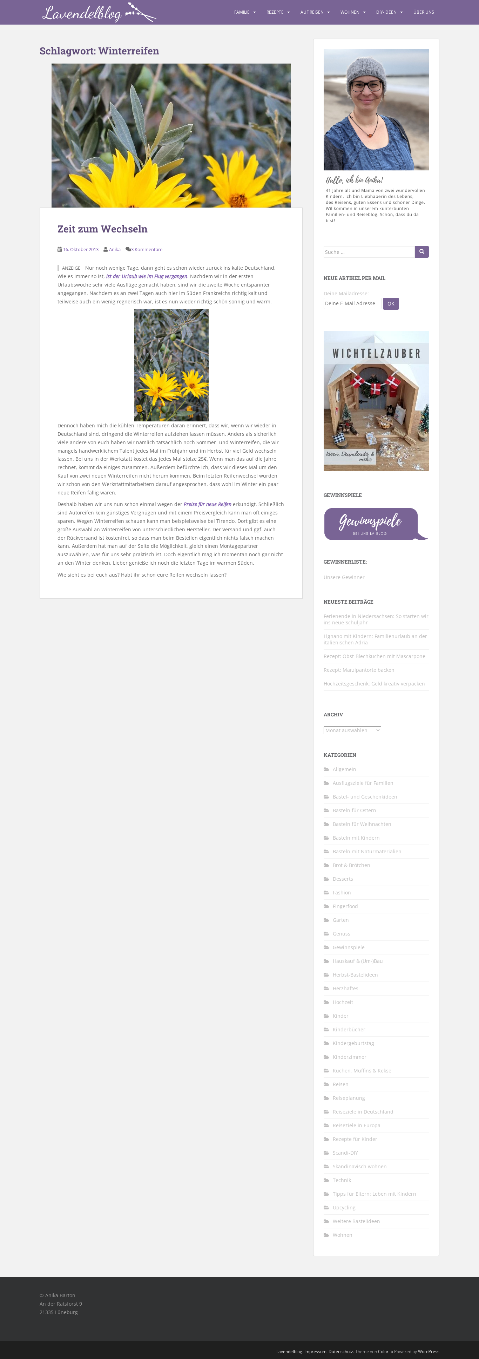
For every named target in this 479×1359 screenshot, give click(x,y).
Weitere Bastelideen (356, 1221)
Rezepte (275, 12)
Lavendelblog (289, 1351)
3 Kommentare (146, 249)
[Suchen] (422, 252)
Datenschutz (341, 1351)
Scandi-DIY (345, 1152)
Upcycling (344, 1207)
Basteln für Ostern (354, 810)
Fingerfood (345, 906)
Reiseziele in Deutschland (363, 1111)
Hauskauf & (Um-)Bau (358, 961)
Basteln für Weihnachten (362, 824)
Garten (341, 920)
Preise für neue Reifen (207, 504)
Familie (242, 12)
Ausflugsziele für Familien (363, 783)
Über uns (423, 12)
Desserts (343, 878)
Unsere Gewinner (344, 577)
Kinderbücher (349, 1029)
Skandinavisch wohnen (360, 1166)
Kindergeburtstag (353, 1043)
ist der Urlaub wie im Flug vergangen (146, 276)
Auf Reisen (312, 12)
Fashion (342, 892)
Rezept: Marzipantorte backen (359, 670)
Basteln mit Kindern (356, 837)
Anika (115, 249)
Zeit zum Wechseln (103, 228)
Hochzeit (343, 1002)
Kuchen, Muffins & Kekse (362, 1070)
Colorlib (385, 1351)
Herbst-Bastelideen (355, 974)
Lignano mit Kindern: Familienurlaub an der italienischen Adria (375, 639)
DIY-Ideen (386, 12)
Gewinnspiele (349, 947)
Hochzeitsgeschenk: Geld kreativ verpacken (374, 683)
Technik (342, 1180)
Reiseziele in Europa (356, 1125)
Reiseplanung (349, 1098)
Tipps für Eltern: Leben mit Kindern (374, 1193)
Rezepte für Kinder (355, 1139)
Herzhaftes (345, 988)
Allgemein (344, 769)
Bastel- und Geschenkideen (365, 796)
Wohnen (349, 12)
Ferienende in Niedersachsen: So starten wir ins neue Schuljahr (376, 619)
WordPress (428, 1351)
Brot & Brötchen (351, 865)
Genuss (341, 933)
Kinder (341, 1015)
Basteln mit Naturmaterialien (367, 851)
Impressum (315, 1351)
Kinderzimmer (349, 1056)
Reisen (341, 1084)
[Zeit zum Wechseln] (171, 136)
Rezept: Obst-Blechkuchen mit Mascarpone (374, 656)
